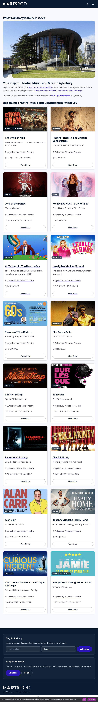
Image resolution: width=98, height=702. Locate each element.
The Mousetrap (13, 394)
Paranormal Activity (16, 457)
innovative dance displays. (71, 90)
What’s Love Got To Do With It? (70, 203)
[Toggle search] (87, 4)
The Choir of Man (15, 137)
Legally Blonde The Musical (68, 266)
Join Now (13, 673)
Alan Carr (10, 520)
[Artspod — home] (15, 3)
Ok (84, 699)
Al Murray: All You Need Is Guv (22, 266)
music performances (60, 96)
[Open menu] (93, 4)
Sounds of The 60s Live (18, 332)
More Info (91, 699)
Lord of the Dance (15, 203)
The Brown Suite (61, 332)
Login (27, 673)
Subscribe (84, 649)
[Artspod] (16, 687)
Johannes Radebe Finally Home (70, 520)
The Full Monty (60, 457)
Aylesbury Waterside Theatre (20, 152)
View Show (25, 165)
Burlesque (58, 394)
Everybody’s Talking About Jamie (71, 582)
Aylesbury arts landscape (40, 87)
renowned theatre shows (45, 90)
